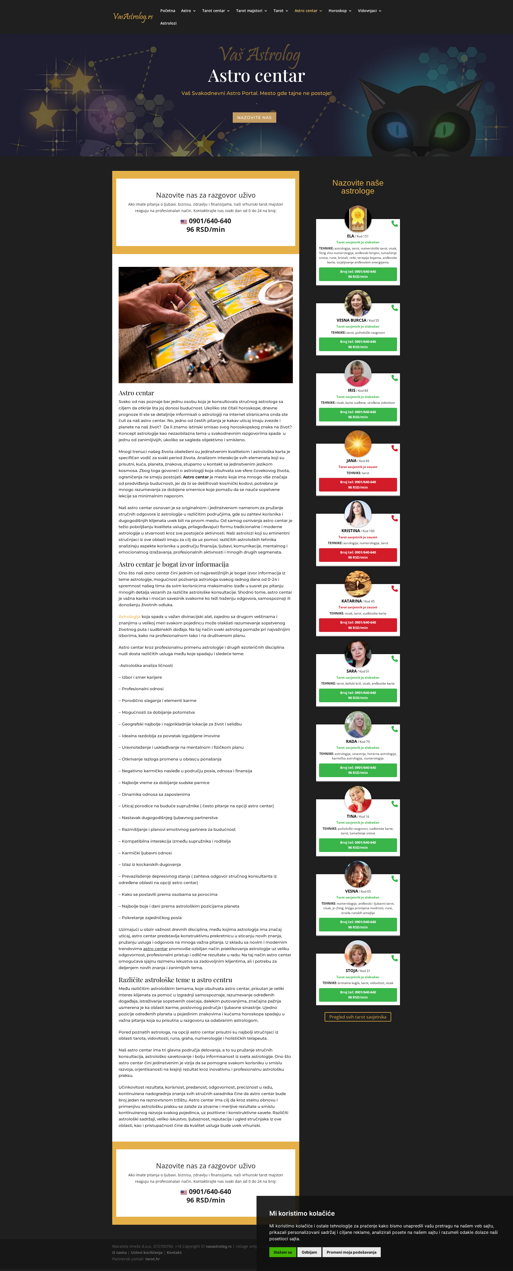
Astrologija (130, 616)
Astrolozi (168, 23)
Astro (186, 11)
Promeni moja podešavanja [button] (351, 1252)
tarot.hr (152, 1258)
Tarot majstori (249, 11)
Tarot (278, 11)
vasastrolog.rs (219, 1246)
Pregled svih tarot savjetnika (357, 1017)
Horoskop (338, 11)
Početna (167, 11)
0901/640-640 (210, 220)
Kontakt (174, 1252)
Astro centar (306, 11)
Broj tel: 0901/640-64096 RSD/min (358, 251)
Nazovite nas (254, 117)
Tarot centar (213, 11)
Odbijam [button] (309, 1252)
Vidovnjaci (367, 11)
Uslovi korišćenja (146, 1252)
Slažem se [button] (283, 1252)
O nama (119, 1252)
